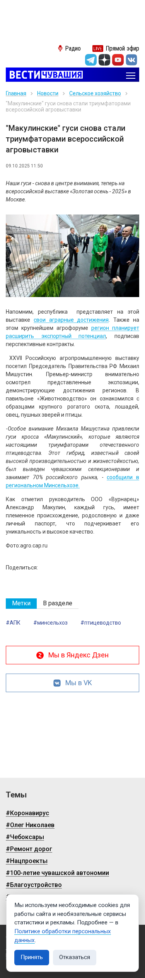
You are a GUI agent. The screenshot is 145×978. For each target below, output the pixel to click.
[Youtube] (118, 60)
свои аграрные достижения (71, 320)
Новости (47, 93)
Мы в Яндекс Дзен (78, 655)
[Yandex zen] (104, 60)
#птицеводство (100, 623)
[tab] (21, 603)
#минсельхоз (50, 623)
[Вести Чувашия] (44, 75)
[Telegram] (91, 60)
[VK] (131, 60)
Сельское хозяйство (95, 93)
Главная (16, 93)
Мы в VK (78, 683)
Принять (31, 957)
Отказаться (74, 957)
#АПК (13, 623)
